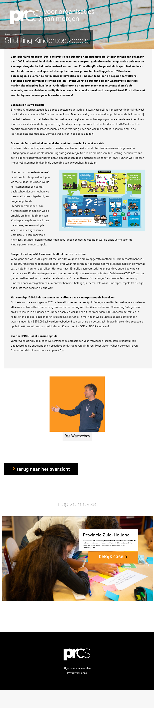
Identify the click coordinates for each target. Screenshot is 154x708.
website (128, 345)
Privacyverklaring (77, 672)
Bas (62, 350)
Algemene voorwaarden (77, 668)
